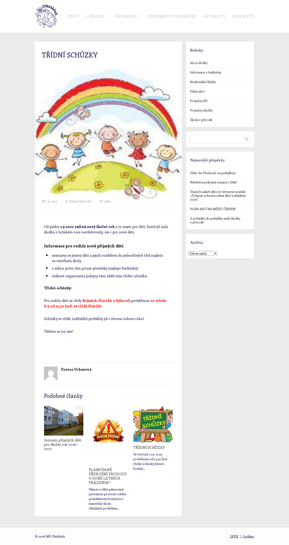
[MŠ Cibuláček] (46, 16)
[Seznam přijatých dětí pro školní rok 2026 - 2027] (63, 421)
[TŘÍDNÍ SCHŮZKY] (152, 424)
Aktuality (214, 16)
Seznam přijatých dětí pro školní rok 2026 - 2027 (62, 444)
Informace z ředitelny (205, 72)
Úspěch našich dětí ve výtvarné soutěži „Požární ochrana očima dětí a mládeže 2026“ (218, 195)
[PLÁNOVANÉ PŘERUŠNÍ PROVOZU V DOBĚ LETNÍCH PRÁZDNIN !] (108, 435)
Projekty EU (198, 101)
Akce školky (198, 63)
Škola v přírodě (201, 120)
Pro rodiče (126, 16)
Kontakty (243, 16)
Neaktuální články (203, 82)
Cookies (248, 536)
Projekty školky (201, 110)
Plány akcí (197, 91)
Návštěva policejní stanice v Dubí (213, 182)
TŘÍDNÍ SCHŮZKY (149, 447)
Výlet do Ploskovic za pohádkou (212, 173)
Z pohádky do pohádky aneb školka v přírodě (215, 220)
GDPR (234, 536)
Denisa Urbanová (80, 201)
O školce (95, 16)
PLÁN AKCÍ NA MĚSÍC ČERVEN (212, 209)
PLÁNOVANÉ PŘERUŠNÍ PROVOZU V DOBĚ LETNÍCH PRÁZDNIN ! (108, 476)
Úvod (73, 16)
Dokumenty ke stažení (171, 16)
